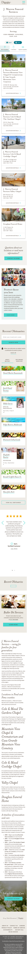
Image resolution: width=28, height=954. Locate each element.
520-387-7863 (8, 230)
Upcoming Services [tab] (19, 360)
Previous (3, 525)
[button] (23, 2)
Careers (22, 925)
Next (23, 525)
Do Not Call (19, 929)
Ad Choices (14, 931)
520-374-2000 (8, 88)
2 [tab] (14, 570)
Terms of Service (19, 927)
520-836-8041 (8, 125)
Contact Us (14, 925)
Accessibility (7, 929)
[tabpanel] (14, 535)
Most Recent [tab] (7, 360)
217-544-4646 (14, 619)
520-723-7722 (8, 163)
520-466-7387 (8, 198)
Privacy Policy (7, 927)
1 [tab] (12, 570)
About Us (5, 925)
